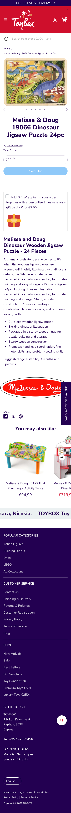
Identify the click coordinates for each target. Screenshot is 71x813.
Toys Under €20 (14, 681)
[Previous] (4, 109)
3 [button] (35, 109)
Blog (6, 633)
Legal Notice (25, 792)
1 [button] (27, 109)
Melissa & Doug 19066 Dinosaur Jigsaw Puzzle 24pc (30, 53)
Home (6, 48)
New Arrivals (12, 654)
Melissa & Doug (15, 145)
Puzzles (13, 150)
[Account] (55, 19)
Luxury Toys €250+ (17, 695)
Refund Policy (10, 797)
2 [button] (31, 109)
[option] (35, 82)
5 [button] (44, 109)
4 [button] (39, 109)
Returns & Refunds (16, 606)
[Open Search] (6, 39)
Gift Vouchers (12, 674)
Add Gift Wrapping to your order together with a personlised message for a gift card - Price (36, 202)
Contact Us (11, 592)
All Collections (13, 571)
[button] (62, 720)
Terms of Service (15, 626)
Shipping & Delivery (17, 599)
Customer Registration (19, 612)
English (10, 781)
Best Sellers (11, 667)
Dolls (7, 558)
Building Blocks (14, 551)
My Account (9, 792)
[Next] (66, 109)
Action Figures (13, 544)
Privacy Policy (12, 619)
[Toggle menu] (5, 19)
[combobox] (38, 38)
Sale (6, 660)
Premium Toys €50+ (17, 688)
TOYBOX (27, 803)
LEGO (7, 564)
